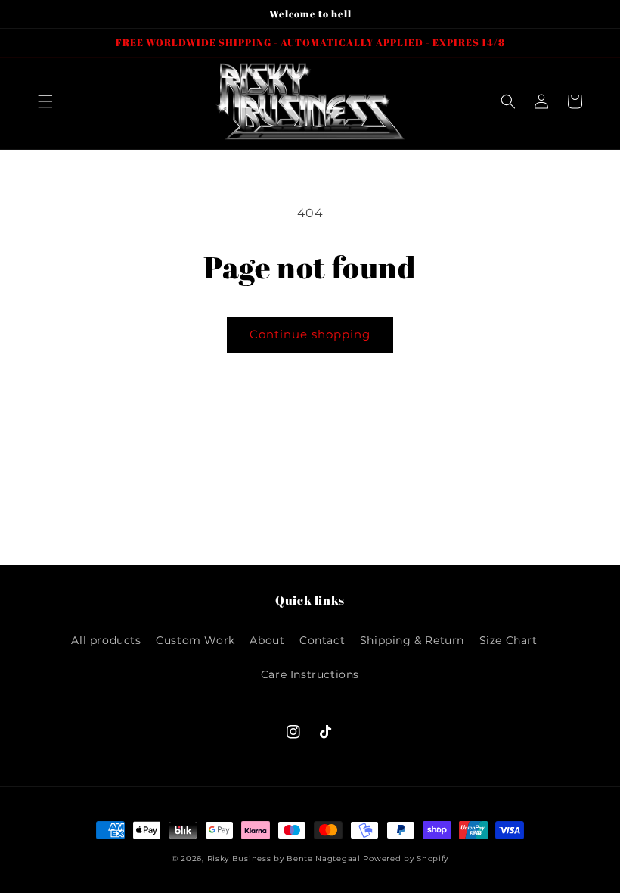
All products (106, 640)
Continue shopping (310, 334)
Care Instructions (310, 674)
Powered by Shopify (405, 858)
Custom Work (195, 640)
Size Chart (508, 640)
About (267, 640)
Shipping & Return (412, 640)
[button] (45, 101)
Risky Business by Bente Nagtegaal (284, 858)
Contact (322, 640)
